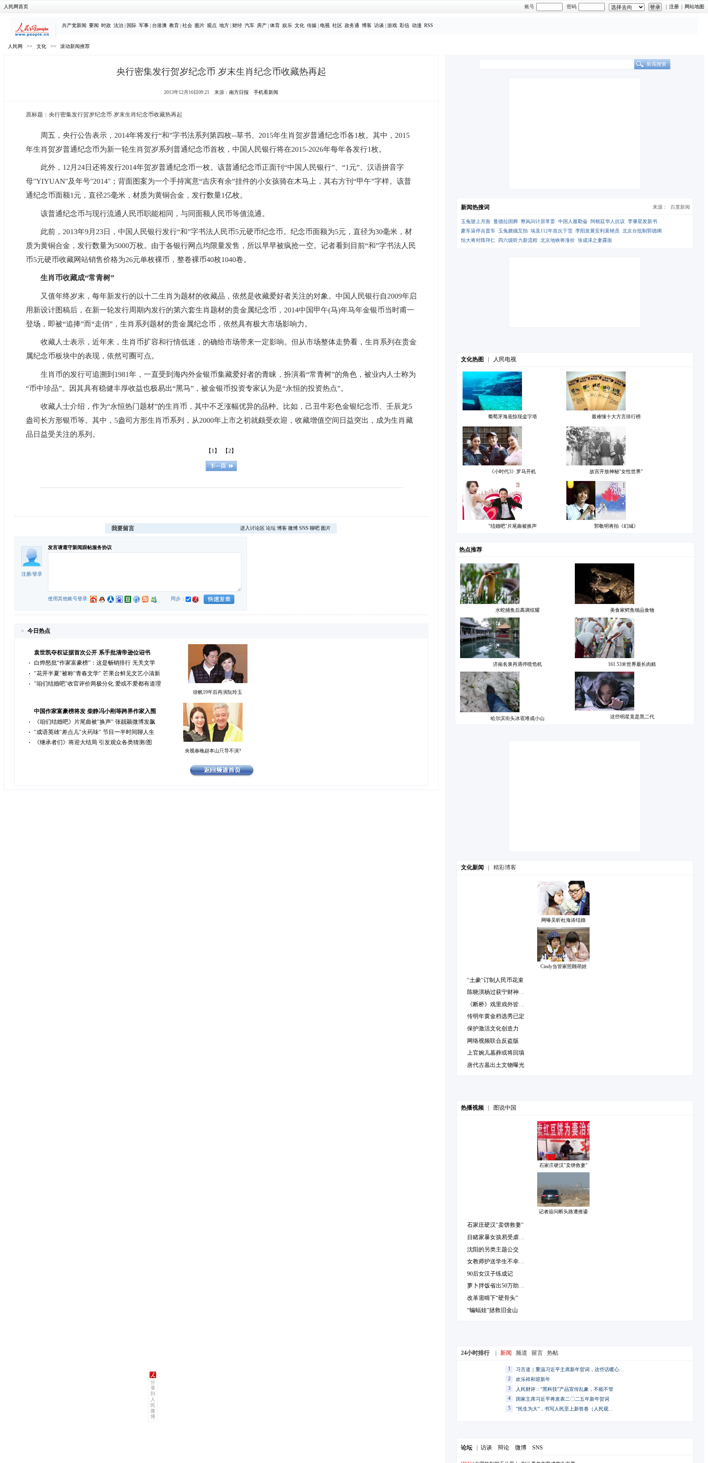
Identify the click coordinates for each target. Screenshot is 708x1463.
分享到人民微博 (152, 1399)
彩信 (404, 25)
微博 (293, 528)
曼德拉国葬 (505, 221)
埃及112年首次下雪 (551, 231)
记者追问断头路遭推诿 (563, 1212)
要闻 (94, 25)
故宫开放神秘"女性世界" (616, 471)
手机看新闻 (266, 92)
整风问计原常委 (538, 221)
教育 (174, 25)
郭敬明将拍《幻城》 (616, 526)
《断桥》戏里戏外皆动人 (498, 1004)
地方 (224, 25)
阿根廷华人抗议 (607, 221)
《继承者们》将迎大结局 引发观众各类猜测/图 (93, 742)
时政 (106, 25)
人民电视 (504, 359)
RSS (428, 25)
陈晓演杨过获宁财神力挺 (498, 992)
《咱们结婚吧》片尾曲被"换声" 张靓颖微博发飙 (94, 722)
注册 (674, 6)
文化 (299, 25)
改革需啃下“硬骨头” (492, 1298)
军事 (144, 25)
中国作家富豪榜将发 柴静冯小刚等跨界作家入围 (95, 711)
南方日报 (239, 92)
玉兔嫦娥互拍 (513, 231)
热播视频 (472, 1108)
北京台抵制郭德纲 (642, 231)
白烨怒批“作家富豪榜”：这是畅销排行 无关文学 (94, 663)
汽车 (249, 25)
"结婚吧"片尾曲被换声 (512, 526)
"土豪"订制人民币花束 (495, 980)
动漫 (417, 25)
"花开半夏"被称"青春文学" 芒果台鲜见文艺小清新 (97, 673)
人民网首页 (16, 6)
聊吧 (315, 528)
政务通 (352, 25)
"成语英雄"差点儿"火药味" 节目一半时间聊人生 (94, 732)
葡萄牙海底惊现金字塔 (512, 416)
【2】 (229, 451)
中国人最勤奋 (573, 221)
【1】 (213, 451)
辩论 (503, 1448)
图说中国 (504, 1108)
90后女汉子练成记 (490, 1274)
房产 (262, 25)
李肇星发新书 (642, 221)
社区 (337, 25)
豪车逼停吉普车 (478, 231)
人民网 (15, 46)
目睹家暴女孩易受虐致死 (498, 1237)
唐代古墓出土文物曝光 (495, 1065)
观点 (212, 25)
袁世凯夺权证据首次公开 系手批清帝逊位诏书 (92, 652)
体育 (275, 25)
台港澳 (159, 25)
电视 (325, 25)
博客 (367, 25)
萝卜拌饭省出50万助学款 (498, 1286)
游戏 (392, 25)
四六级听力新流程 (518, 240)
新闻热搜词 (475, 207)
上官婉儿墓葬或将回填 (495, 1053)
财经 (237, 25)
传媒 (312, 25)
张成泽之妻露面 (595, 240)
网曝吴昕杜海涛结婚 (563, 920)
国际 (131, 25)
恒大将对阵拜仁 (478, 240)
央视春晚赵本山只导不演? (213, 751)
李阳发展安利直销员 (597, 231)
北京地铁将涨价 (557, 240)
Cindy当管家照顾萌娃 (563, 966)
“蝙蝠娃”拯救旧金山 (492, 1310)
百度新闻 (680, 207)
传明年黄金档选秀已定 (495, 1016)
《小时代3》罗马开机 (512, 471)
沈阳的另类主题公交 (493, 1250)
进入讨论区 (252, 528)
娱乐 (287, 25)
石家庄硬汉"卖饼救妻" (563, 1165)
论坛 (271, 528)
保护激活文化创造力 (493, 1028)
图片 (199, 25)
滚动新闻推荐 (75, 46)
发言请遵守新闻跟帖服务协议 (80, 547)
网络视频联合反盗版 (493, 1041)
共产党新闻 (74, 25)
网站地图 (694, 6)
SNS (304, 528)
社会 (187, 25)
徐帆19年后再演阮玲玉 (217, 692)
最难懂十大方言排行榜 (616, 416)
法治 (118, 25)
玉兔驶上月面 (475, 221)
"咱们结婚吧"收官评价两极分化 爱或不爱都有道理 (97, 684)
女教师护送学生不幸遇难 (498, 1261)
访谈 (379, 25)
